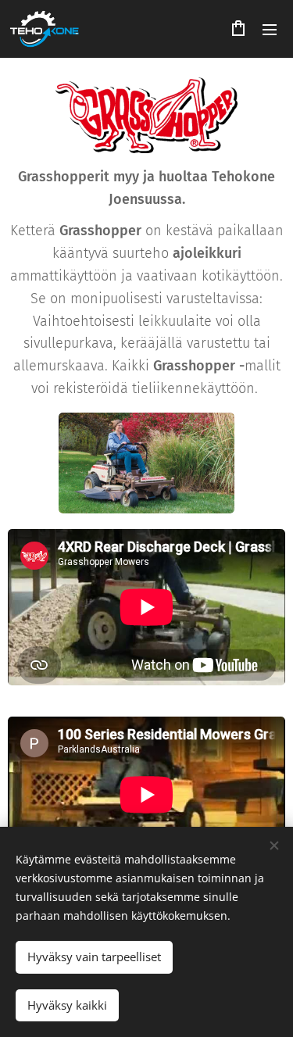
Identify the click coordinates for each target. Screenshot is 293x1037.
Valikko (269, 29)
